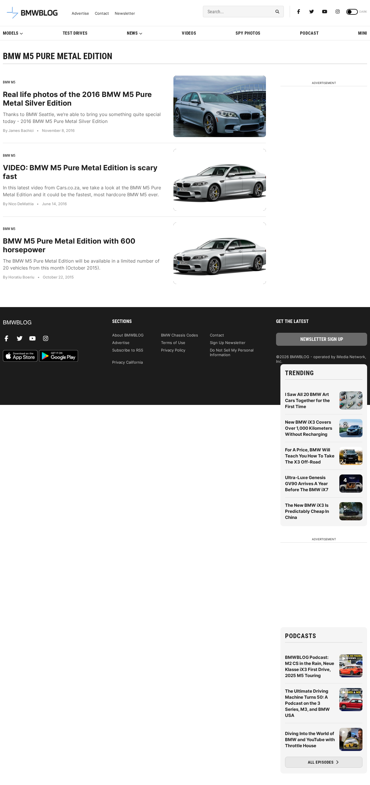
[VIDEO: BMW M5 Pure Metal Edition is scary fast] (219, 179)
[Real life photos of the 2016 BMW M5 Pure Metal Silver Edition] (219, 106)
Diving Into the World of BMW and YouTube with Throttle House (310, 739)
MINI (362, 33)
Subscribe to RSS (127, 350)
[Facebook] (298, 11)
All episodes (321, 762)
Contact (102, 13)
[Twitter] (311, 11)
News (132, 33)
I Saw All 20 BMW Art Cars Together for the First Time (307, 400)
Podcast (309, 33)
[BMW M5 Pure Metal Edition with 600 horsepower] (219, 253)
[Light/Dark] (352, 12)
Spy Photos (248, 33)
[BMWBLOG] (48, 323)
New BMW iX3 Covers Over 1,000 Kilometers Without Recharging (308, 428)
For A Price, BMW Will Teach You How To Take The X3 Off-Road (309, 456)
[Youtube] (325, 11)
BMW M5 (9, 82)
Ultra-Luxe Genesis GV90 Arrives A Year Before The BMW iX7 (306, 483)
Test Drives (75, 33)
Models (10, 33)
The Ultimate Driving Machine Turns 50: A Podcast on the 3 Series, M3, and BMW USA (307, 703)
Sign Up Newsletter (227, 342)
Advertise (80, 13)
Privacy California (127, 362)
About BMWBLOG (128, 335)
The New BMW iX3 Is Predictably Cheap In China (307, 511)
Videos (189, 33)
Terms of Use (173, 342)
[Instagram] (338, 11)
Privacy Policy (173, 350)
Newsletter (125, 13)
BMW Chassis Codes (179, 335)
